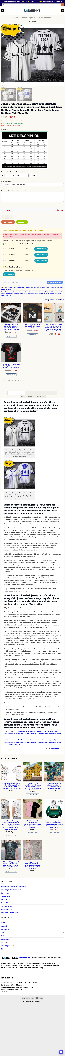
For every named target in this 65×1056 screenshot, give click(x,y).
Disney (42, 287)
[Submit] (62, 4)
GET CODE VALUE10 (41, 254)
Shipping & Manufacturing (11, 890)
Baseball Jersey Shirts (32, 287)
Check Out (22, 222)
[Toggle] (63, 923)
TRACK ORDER (6, 896)
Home (16, 18)
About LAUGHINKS (27, 396)
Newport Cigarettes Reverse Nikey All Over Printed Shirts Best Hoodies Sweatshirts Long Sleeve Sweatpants (54, 824)
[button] (8, 831)
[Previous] (4, 55)
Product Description (16, 393)
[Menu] (2, 10)
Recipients (5, 929)
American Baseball (18, 292)
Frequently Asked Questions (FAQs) (13, 886)
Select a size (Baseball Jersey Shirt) (13, 172)
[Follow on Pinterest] (7, 992)
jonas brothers (43, 293)
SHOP (3, 923)
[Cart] (62, 10)
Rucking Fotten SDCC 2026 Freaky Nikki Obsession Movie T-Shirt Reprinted (11, 366)
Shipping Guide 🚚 (7, 946)
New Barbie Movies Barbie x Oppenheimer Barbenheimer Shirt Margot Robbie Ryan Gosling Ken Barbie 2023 (32, 824)
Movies (55, 287)
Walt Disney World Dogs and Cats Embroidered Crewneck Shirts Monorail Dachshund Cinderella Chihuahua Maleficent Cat (54, 328)
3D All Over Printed (44, 18)
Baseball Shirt (12, 293)
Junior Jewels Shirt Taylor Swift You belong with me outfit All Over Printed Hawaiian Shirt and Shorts (11, 786)
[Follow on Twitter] (5, 992)
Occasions (5, 939)
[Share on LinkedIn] (18, 380)
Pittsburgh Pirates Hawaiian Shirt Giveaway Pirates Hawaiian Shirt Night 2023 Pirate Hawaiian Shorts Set (32, 787)
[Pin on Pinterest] (15, 380)
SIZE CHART (5, 129)
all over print (9, 292)
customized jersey (33, 293)
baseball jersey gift (40, 292)
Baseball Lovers (51, 292)
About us (4, 899)
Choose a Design (6, 181)
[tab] (16, 393)
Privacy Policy (6, 909)
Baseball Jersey (29, 292)
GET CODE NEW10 (9, 274)
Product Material (33, 393)
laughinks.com (55, 748)
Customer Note (6, 191)
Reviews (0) (40, 396)
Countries (4, 926)
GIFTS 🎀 (4, 942)
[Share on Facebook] (6, 380)
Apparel (32, 18)
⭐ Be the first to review (54, 282)
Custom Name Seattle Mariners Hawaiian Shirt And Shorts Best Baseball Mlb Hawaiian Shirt (54, 786)
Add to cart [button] (11, 336)
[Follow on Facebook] (2, 992)
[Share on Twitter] (9, 380)
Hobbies (4, 936)
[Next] (60, 55)
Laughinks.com (25, 957)
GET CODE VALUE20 (41, 260)
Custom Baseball (22, 293)
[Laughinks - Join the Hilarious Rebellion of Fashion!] (32, 10)
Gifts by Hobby (48, 287)
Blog (2, 949)
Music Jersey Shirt (7, 295)
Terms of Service (7, 906)
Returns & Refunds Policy (10, 913)
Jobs (2, 933)
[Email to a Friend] (12, 380)
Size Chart (5, 893)
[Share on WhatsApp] (2, 380)
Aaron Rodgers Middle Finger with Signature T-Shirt (32, 326)
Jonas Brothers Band (54, 293)
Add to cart (8, 222)
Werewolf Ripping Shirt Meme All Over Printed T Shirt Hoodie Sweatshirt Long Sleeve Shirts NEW (11, 864)
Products (24, 18)
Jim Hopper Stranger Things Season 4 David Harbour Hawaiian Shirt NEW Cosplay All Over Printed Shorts (32, 865)
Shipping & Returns (49, 393)
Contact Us (5, 903)
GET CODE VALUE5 (41, 248)
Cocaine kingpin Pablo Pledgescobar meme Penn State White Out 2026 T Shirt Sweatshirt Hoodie (11, 327)
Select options (54, 338)
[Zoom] (3, 84)
